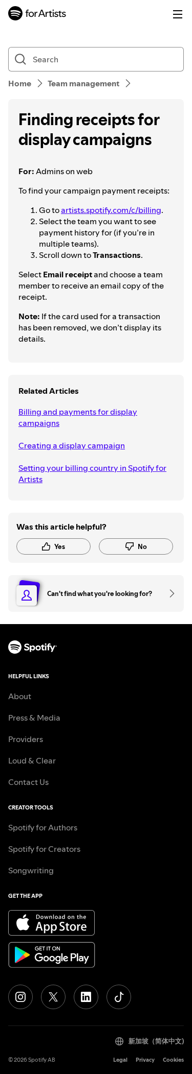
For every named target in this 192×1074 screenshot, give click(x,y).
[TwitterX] (53, 997)
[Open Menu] (178, 14)
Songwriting (31, 870)
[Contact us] (168, 593)
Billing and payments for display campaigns (77, 417)
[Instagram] (20, 997)
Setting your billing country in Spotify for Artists (92, 473)
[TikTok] (118, 997)
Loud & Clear (32, 760)
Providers (25, 739)
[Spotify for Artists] (37, 14)
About (19, 696)
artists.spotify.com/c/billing (111, 210)
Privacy (145, 1060)
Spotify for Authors (42, 827)
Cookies (173, 1060)
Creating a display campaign (71, 445)
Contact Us (28, 781)
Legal (120, 1060)
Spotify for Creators (44, 848)
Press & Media (34, 717)
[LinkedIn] (86, 997)
